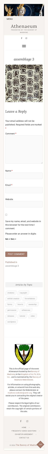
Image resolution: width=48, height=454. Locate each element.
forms (9, 304)
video (33, 316)
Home (24, 427)
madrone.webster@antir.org (20, 393)
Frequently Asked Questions (24, 431)
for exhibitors (30, 299)
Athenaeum (24, 26)
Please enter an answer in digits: (21, 233)
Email (8, 185)
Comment (10, 133)
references (26, 310)
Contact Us (24, 438)
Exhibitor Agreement (24, 434)
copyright (23, 293)
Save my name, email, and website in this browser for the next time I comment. (23, 225)
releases (10, 316)
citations (10, 293)
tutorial (22, 316)
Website (9, 199)
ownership (33, 304)
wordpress (11, 322)
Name (9, 171)
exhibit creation (13, 299)
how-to (20, 304)
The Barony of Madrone (27, 445)
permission (11, 310)
